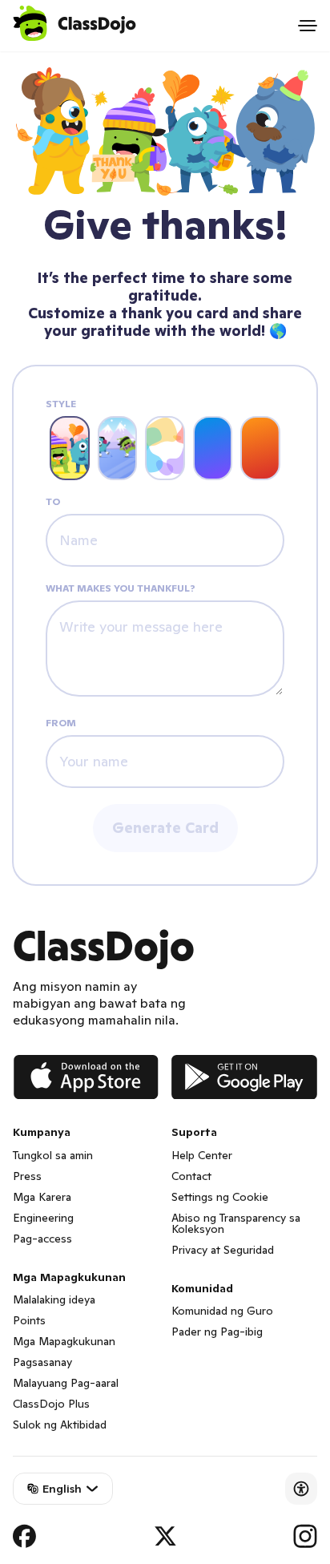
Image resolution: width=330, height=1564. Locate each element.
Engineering (43, 1217)
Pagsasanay (42, 1362)
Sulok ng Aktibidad (60, 1424)
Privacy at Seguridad (222, 1250)
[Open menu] (308, 26)
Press (27, 1176)
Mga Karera (42, 1197)
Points (29, 1320)
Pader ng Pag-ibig (217, 1331)
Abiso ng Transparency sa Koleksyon (235, 1223)
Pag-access (42, 1238)
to (53, 501)
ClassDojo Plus (51, 1403)
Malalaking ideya (54, 1299)
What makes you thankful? (120, 588)
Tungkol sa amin (53, 1155)
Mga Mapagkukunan (64, 1341)
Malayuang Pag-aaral (66, 1383)
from (61, 723)
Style (61, 404)
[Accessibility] (301, 1489)
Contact (191, 1176)
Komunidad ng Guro (222, 1310)
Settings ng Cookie (219, 1197)
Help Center (201, 1155)
